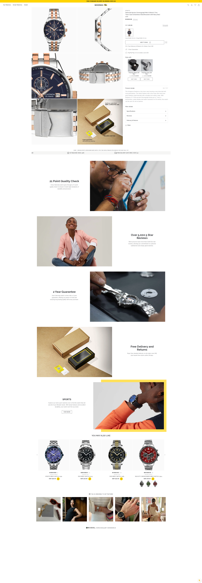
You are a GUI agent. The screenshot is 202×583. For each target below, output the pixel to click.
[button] (201, 1)
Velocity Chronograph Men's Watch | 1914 (148, 476)
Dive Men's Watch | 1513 (85, 476)
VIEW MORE (66, 412)
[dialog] (199, 580)
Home (75, 150)
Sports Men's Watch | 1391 (53, 476)
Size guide (165, 25)
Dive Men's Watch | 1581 (117, 476)
